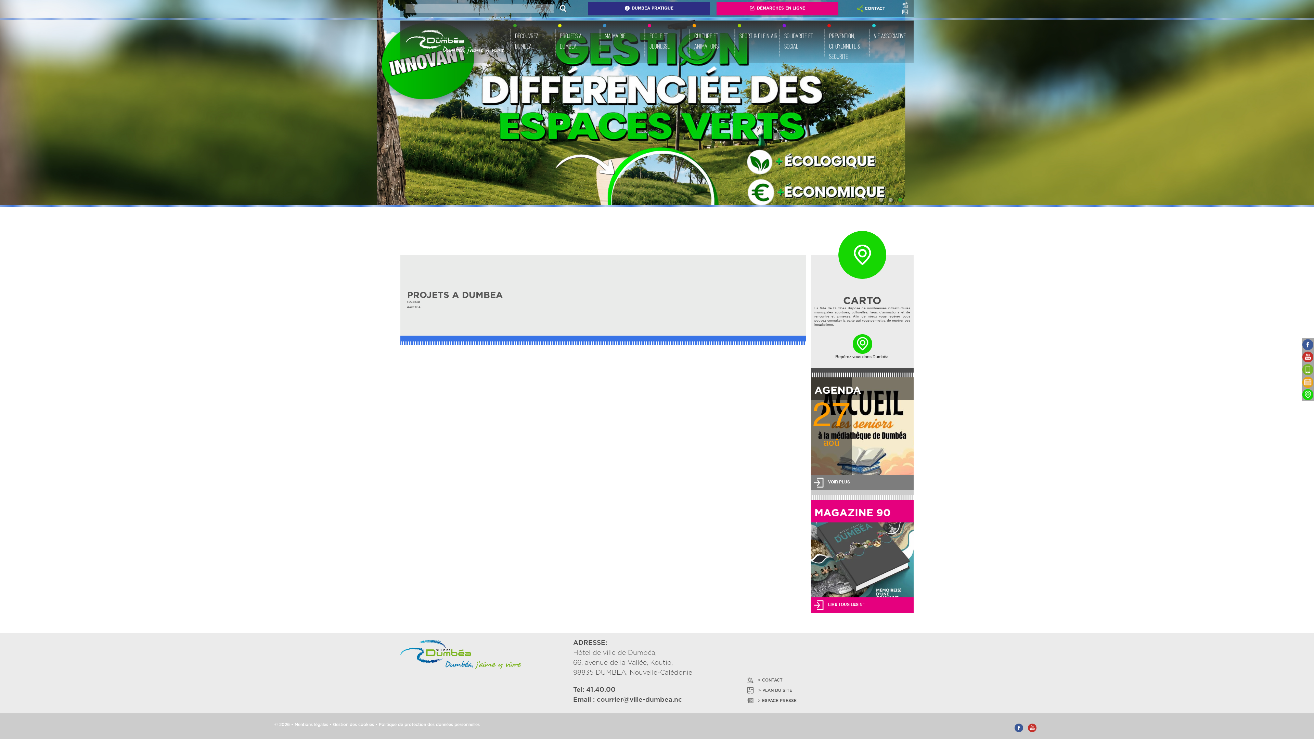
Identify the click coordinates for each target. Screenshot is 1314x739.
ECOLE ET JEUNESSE (659, 41)
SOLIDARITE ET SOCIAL (798, 41)
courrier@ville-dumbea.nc (639, 700)
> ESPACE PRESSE (777, 701)
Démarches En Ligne (781, 8)
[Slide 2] (891, 200)
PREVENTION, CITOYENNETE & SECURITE (844, 46)
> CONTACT (770, 680)
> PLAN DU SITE (775, 690)
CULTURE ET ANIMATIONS (706, 41)
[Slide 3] (900, 200)
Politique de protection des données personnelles (429, 725)
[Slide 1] (881, 200)
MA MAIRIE (615, 36)
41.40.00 (601, 690)
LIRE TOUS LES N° (846, 605)
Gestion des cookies (353, 725)
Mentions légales (311, 725)
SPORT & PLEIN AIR (758, 36)
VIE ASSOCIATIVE (890, 36)
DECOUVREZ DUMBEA (526, 41)
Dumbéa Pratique (652, 8)
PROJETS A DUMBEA (571, 41)
